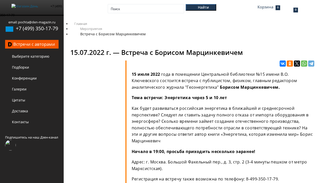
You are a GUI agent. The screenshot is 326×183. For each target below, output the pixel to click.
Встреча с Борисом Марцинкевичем (113, 34)
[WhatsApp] (304, 63)
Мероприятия (91, 28)
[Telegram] (311, 63)
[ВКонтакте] (283, 63)
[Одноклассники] (290, 63)
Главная (80, 23)
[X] (297, 63)
